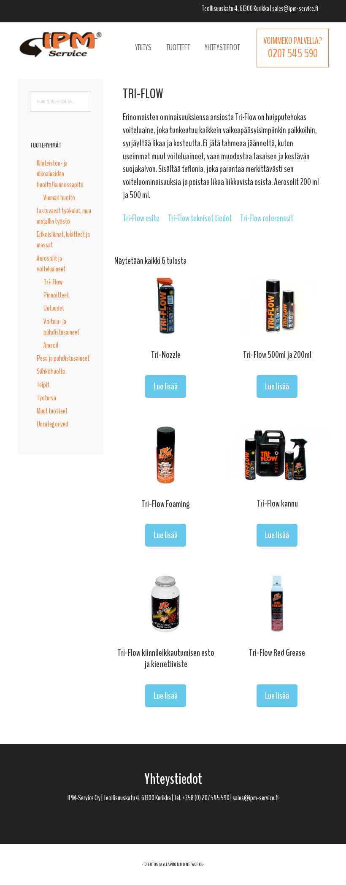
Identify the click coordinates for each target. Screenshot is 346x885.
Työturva (46, 398)
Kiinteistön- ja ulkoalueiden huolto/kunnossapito (60, 173)
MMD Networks (190, 864)
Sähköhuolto (51, 371)
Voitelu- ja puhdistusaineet (61, 326)
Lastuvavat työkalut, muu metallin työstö (64, 216)
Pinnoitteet (56, 295)
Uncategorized (52, 424)
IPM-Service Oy (60, 44)
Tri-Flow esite (141, 218)
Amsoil (50, 345)
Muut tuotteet (52, 411)
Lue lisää (166, 386)
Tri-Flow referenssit (266, 218)
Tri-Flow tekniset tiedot (200, 218)
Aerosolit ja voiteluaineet (51, 263)
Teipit (43, 385)
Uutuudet (53, 308)
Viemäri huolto (59, 198)
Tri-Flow (52, 282)
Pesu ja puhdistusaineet (63, 358)
